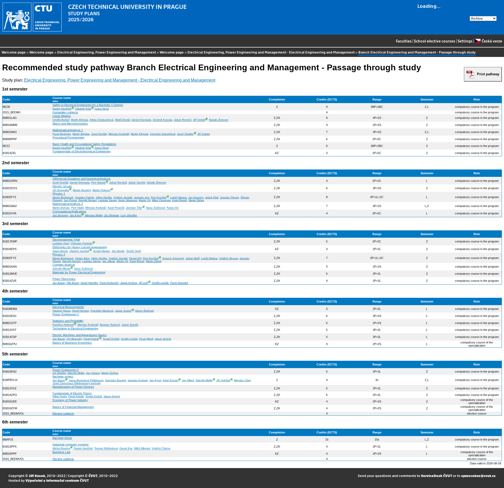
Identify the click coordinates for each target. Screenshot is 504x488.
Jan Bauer (58, 282)
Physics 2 (58, 254)
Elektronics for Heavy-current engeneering (79, 247)
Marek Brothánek (62, 197)
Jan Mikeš (188, 380)
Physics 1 (58, 193)
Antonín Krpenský (173, 258)
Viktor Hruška (104, 197)
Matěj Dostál (122, 120)
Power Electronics (64, 278)
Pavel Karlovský (109, 282)
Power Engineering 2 (65, 370)
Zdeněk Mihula (61, 268)
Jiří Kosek (37, 476)
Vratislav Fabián (84, 197)
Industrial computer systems (70, 444)
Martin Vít (144, 200)
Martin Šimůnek (144, 310)
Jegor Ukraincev (127, 200)
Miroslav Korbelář (118, 133)
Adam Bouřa (60, 251)
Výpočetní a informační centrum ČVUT (57, 480)
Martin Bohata (79, 120)
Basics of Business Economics (72, 342)
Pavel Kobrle (91, 338)
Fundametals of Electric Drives (72, 393)
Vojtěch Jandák (122, 197)
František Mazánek (102, 310)
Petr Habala (98, 182)
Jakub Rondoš (182, 120)
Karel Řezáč (179, 200)
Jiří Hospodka (60, 190)
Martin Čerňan (109, 373)
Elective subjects (63, 413)
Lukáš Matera (178, 197)
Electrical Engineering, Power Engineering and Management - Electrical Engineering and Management (271, 52)
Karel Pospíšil (116, 207)
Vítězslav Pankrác (81, 243)
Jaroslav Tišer (134, 207)
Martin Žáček (196, 200)
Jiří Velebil (199, 120)
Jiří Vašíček (223, 380)
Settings (465, 41)
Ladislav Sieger (107, 200)
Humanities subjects (65, 112)
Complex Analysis (63, 264)
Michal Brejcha (61, 448)
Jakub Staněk (136, 182)
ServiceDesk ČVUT (436, 476)
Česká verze (492, 41)
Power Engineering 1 (65, 314)
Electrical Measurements (68, 307)
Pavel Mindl (146, 338)
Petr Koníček (158, 197)
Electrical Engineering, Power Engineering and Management (106, 52)
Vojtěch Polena (161, 448)
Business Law (61, 452)
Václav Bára (82, 258)
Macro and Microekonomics (70, 123)
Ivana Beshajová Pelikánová (86, 380)
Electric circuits (62, 186)
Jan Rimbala (111, 215)
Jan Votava (93, 373)
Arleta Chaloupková (101, 120)
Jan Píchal (70, 200)
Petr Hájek (77, 207)
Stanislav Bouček (115, 380)
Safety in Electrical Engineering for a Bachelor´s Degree (87, 105)
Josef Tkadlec (185, 133)
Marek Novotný (82, 190)
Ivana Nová (102, 108)
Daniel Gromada (141, 120)
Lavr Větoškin (128, 215)
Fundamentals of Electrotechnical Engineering (81, 151)
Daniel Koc (126, 448)
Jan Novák (118, 251)
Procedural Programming (68, 137)
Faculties (404, 41)
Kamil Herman (80, 310)
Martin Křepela (139, 133)
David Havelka (89, 282)
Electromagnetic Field (66, 239)
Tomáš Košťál (111, 338)
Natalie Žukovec (218, 120)
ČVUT (92, 476)
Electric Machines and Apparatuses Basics (79, 335)
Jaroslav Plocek (229, 197)
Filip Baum (72, 282)
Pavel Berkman (61, 133)
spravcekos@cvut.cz (478, 476)
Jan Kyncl (75, 215)
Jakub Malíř (193, 258)
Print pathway (488, 74)
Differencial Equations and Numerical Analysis (81, 178)
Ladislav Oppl (60, 243)
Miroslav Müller (93, 215)
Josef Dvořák (99, 133)
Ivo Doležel (59, 373)
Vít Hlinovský (74, 338)
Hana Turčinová (155, 207)
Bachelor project (62, 376)
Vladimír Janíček (79, 251)
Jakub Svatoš (123, 310)
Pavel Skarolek (179, 282)
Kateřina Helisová (63, 324)
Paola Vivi (172, 207)
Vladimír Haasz (61, 310)
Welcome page (14, 52)
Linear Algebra (61, 116)
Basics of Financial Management (73, 407)
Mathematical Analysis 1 (67, 130)
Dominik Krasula (162, 120)
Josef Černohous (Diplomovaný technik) (76, 383)
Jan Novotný (195, 197)
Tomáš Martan (101, 251)
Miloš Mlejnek (142, 448)
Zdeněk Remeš (87, 200)
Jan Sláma (108, 261)
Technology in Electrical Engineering (75, 328)
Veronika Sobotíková (162, 133)
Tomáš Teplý (133, 251)
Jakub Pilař (211, 197)
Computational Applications (69, 211)
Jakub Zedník (163, 338)
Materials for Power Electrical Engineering (78, 272)
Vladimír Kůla (83, 108)
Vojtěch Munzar (228, 258)
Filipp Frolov (59, 396)
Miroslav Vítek (242, 380)
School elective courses (434, 41)
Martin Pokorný (101, 190)
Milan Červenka (161, 200)
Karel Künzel (170, 380)
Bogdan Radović (110, 324)
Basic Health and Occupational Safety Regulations (84, 144)
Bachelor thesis (62, 437)
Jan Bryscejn (60, 215)
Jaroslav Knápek (138, 380)
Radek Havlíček (61, 108)
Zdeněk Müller (75, 373)
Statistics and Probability (67, 320)
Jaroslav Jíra (141, 197)
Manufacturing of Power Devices (73, 386)
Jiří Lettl (143, 282)
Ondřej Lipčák (160, 282)
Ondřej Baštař (60, 120)
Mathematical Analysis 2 (67, 203)
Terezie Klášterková (106, 448)
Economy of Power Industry (70, 400)
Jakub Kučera (128, 282)
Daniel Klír (135, 258)
